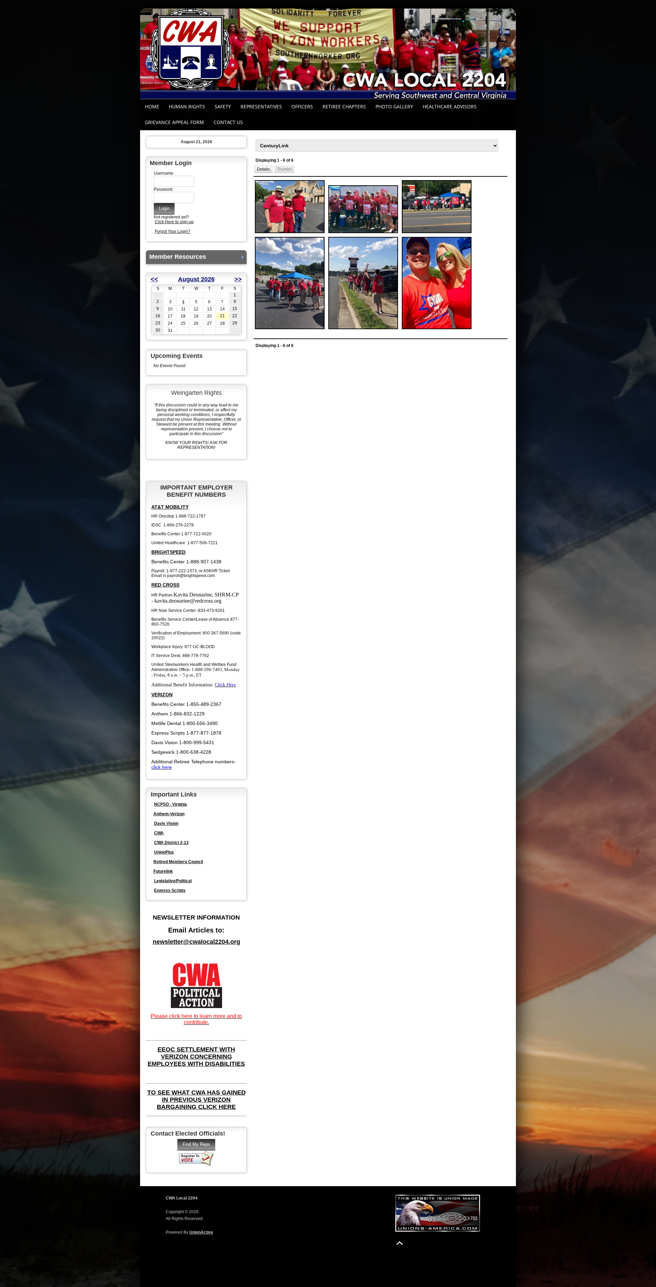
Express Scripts (170, 890)
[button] (263, 169)
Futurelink (163, 871)
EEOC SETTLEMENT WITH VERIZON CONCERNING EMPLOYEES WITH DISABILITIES (196, 1056)
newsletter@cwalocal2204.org (196, 941)
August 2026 (196, 279)
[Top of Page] (399, 1243)
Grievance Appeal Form (174, 122)
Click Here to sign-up (174, 221)
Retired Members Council (178, 861)
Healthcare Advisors (450, 106)
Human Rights (187, 106)
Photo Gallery (394, 106)
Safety (223, 106)
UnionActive (201, 1232)
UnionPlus (164, 852)
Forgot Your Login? (172, 231)
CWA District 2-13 (171, 842)
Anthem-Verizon (168, 814)
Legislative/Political (173, 881)
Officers (302, 106)
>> (238, 279)
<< (154, 279)
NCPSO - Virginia (170, 804)
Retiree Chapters (344, 106)
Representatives (261, 106)
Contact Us (228, 122)
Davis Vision (166, 823)
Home (152, 106)
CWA (159, 833)
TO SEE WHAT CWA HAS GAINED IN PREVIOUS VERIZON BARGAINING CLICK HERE (196, 1099)
